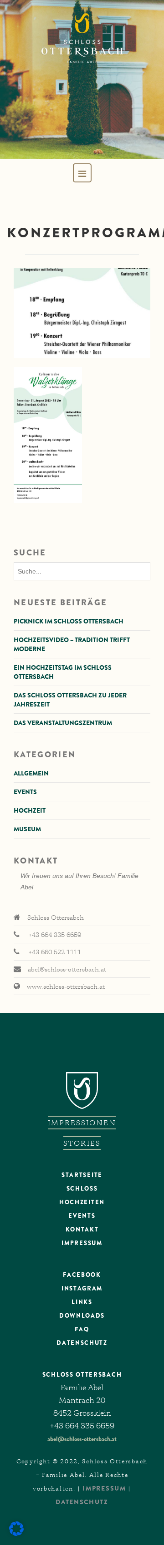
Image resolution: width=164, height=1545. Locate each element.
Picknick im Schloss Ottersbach (68, 621)
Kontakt (82, 1229)
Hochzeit (30, 810)
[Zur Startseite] (82, 79)
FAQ (82, 1329)
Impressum (82, 1243)
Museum (27, 829)
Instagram (82, 1288)
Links (82, 1302)
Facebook (82, 1274)
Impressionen (82, 1122)
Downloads (82, 1315)
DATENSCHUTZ (82, 1343)
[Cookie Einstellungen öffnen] (16, 1533)
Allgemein (31, 773)
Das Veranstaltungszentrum (63, 722)
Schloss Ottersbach (82, 1374)
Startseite (82, 1175)
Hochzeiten (82, 1202)
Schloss (82, 1188)
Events (25, 791)
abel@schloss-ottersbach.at (82, 1438)
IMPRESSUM (104, 1488)
